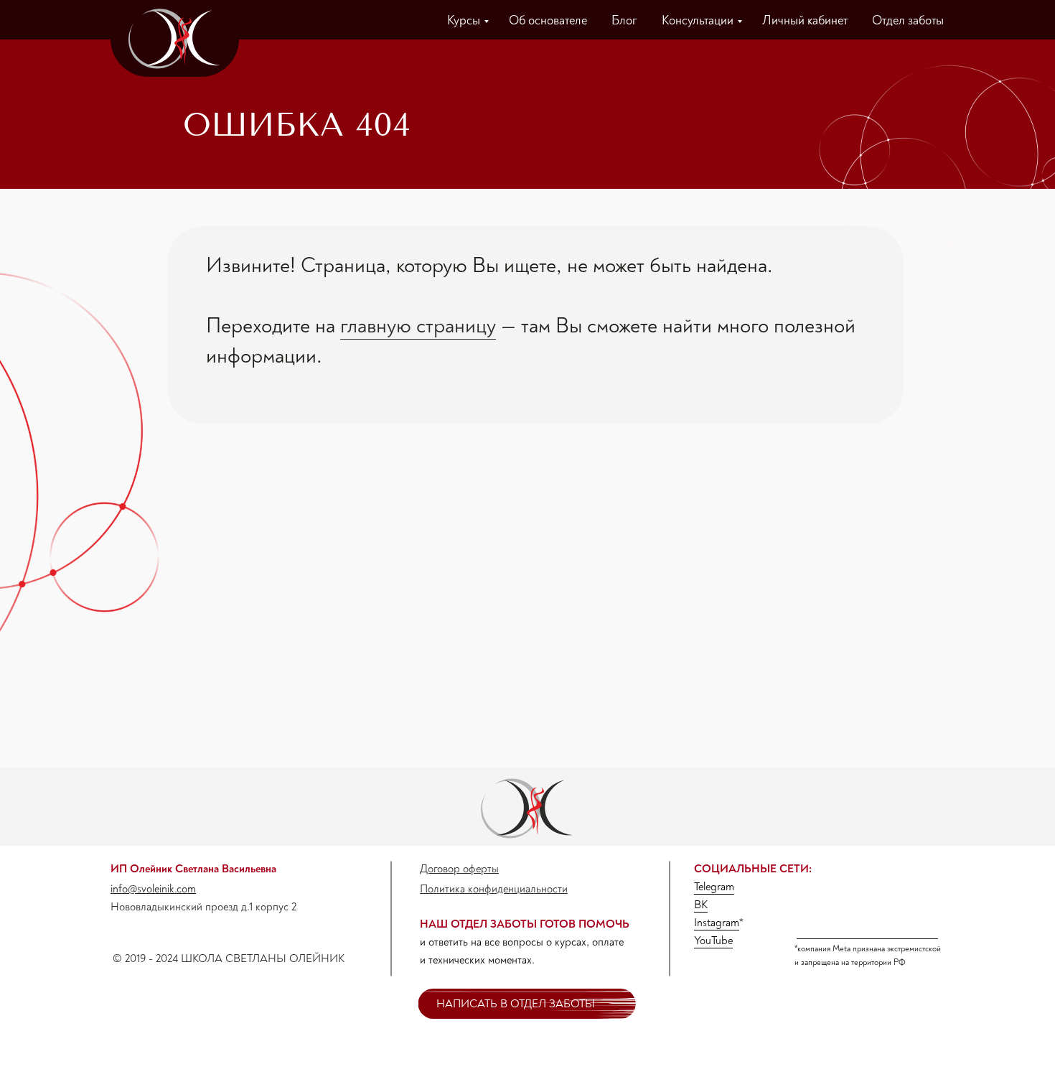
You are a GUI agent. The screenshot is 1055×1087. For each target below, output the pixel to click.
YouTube (713, 940)
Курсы (463, 20)
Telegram (714, 887)
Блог (624, 20)
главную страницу (418, 325)
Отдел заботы (908, 20)
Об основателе (548, 20)
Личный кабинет (805, 20)
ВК (701, 904)
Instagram (716, 922)
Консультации (697, 20)
